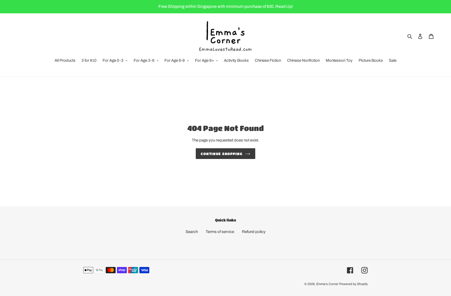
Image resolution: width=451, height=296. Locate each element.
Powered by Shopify (353, 284)
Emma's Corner (327, 284)
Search (192, 232)
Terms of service (220, 232)
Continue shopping (221, 154)
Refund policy (254, 232)
